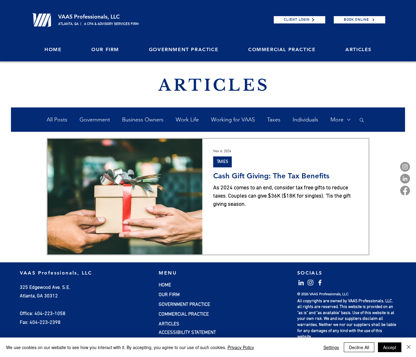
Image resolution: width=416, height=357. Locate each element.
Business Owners (143, 119)
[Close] (408, 347)
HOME (165, 285)
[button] (105, 50)
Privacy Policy (240, 347)
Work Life (187, 119)
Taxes (273, 119)
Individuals (305, 119)
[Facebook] (405, 190)
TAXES (222, 161)
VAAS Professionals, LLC (89, 16)
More (337, 119)
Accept (389, 347)
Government (94, 119)
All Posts (57, 119)
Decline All (359, 347)
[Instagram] (405, 167)
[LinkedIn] (405, 179)
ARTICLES (169, 324)
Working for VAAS (233, 119)
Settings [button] (331, 347)
